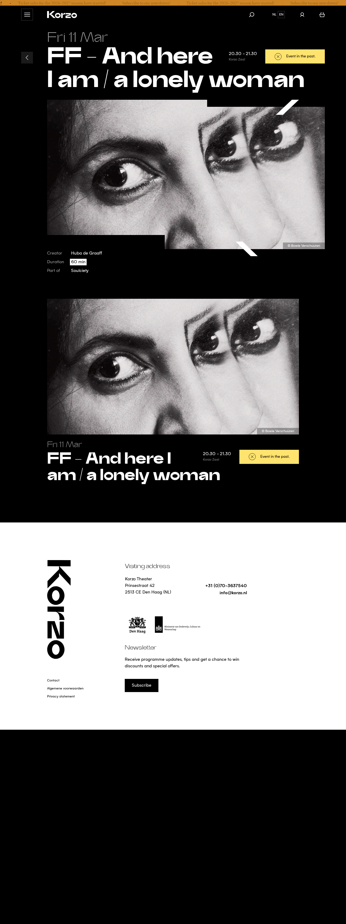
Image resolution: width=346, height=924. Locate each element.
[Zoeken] (254, 15)
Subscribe (141, 685)
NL (274, 14)
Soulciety (80, 271)
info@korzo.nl (233, 592)
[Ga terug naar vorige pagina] (27, 58)
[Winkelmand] (322, 14)
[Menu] (27, 14)
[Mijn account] (302, 15)
